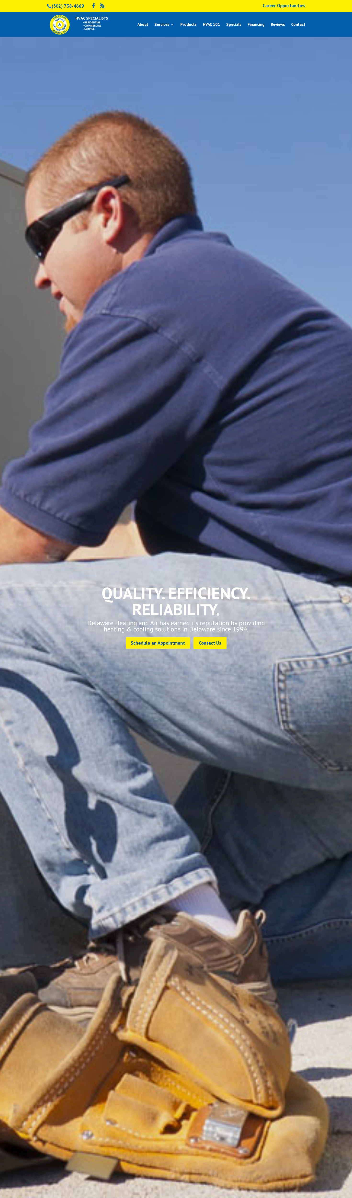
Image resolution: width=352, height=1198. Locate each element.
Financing (256, 25)
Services (161, 25)
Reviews (278, 25)
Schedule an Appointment (158, 643)
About (142, 25)
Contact (298, 25)
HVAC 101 (211, 25)
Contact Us (210, 643)
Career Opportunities (284, 5)
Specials (233, 25)
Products (188, 25)
